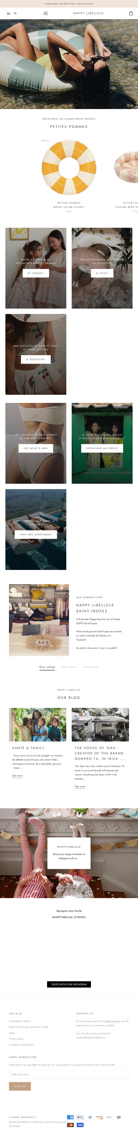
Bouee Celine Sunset (69, 207)
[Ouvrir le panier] (131, 13)
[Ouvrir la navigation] (45, 13)
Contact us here (111, 1021)
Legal (12, 1033)
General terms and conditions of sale (28, 1027)
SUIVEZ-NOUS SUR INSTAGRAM (69, 984)
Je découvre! (36, 359)
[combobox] (8, 13)
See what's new (36, 448)
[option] (15, 13)
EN (8, 13)
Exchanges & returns (20, 1021)
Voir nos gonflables (36, 534)
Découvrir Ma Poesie (102, 448)
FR (15, 13)
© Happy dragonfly (22, 1117)
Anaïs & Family (28, 748)
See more (17, 775)
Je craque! (36, 273)
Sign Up (20, 1086)
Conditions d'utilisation (21, 1044)
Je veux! (102, 273)
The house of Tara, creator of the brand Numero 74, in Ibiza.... (100, 753)
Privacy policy (16, 1039)
